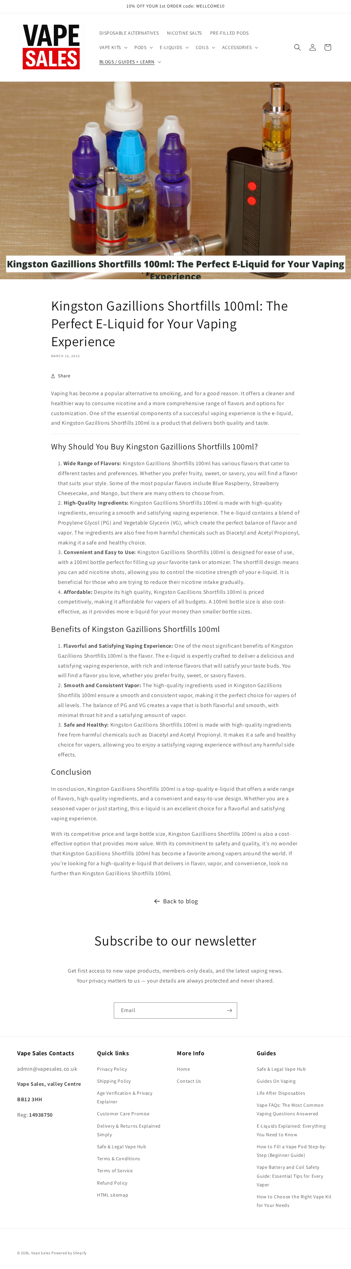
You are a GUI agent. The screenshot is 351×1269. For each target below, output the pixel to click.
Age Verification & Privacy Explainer (125, 1097)
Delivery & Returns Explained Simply (129, 1130)
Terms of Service (115, 1170)
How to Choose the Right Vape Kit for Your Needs (294, 1201)
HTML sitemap (112, 1195)
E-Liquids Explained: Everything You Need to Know (291, 1130)
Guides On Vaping (276, 1081)
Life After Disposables (281, 1093)
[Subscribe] (229, 1010)
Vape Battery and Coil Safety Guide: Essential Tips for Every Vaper (290, 1175)
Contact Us (189, 1081)
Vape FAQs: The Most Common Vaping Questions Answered (290, 1109)
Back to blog (180, 901)
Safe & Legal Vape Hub (121, 1146)
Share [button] (64, 376)
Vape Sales (41, 1252)
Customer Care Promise (123, 1114)
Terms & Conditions (118, 1158)
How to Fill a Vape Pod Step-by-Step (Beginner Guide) (292, 1150)
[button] (112, 47)
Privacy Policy (112, 1069)
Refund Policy (112, 1183)
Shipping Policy (114, 1081)
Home (183, 1069)
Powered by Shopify (69, 1252)
